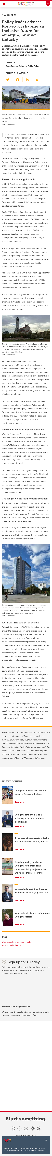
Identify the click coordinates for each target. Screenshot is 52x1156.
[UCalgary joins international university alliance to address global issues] (7, 819)
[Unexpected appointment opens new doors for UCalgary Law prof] (7, 893)
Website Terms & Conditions (34, 1150)
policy (29, 941)
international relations (11, 945)
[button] (9, 79)
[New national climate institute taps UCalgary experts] (7, 917)
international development (13, 941)
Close (46, 1142)
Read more (19, 801)
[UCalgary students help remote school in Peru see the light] (7, 795)
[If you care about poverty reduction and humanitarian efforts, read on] (7, 842)
